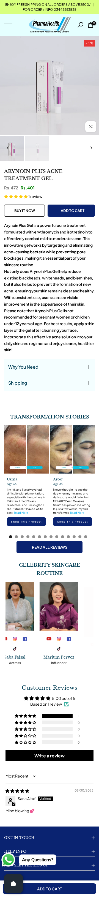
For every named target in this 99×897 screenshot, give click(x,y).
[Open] (13, 883)
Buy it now (24, 210)
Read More (21, 512)
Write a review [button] (49, 756)
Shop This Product (26, 521)
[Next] (91, 148)
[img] (17, 790)
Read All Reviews (49, 547)
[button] (16, 196)
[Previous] (8, 148)
